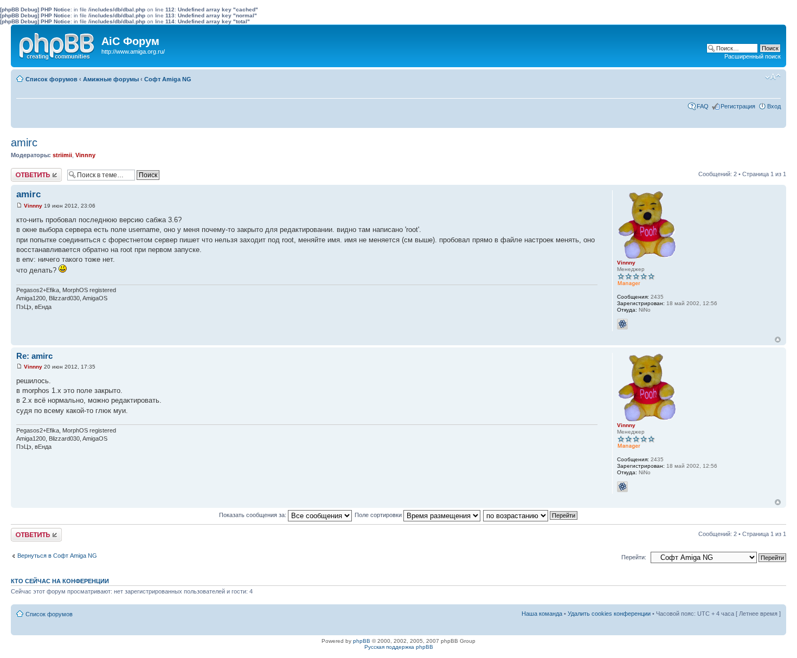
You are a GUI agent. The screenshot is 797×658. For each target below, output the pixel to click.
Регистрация (738, 106)
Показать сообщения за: (253, 515)
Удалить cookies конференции (609, 613)
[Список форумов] (57, 44)
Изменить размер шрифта (773, 77)
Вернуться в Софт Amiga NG (57, 555)
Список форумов (51, 79)
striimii (62, 155)
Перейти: (633, 557)
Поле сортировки (379, 515)
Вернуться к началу (778, 340)
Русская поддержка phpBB (398, 647)
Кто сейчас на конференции (60, 581)
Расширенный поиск (752, 56)
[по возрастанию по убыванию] (531, 515)
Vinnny (85, 155)
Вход (774, 106)
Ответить (24, 171)
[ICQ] (622, 324)
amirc (24, 143)
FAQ (703, 106)
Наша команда (542, 613)
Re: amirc (34, 355)
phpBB (361, 641)
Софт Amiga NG (167, 79)
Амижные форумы (111, 79)
